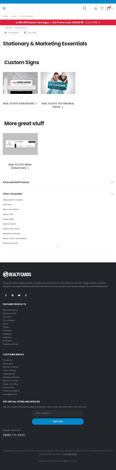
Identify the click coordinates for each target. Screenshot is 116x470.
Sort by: (8, 27)
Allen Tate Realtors (11, 209)
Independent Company (13, 199)
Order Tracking (9, 370)
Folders (6, 327)
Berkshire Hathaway (11, 233)
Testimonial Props (10, 344)
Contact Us (7, 360)
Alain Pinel (7, 204)
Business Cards (9, 313)
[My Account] (95, 8)
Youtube (19, 295)
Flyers (5, 323)
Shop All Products (10, 310)
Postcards (7, 317)
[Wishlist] (102, 8)
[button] (5, 8)
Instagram (26, 295)
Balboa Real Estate (11, 228)
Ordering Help (9, 373)
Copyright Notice (10, 394)
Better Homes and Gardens (15, 238)
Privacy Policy (9, 387)
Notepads (7, 334)
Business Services (10, 243)
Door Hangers (9, 320)
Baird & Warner (9, 224)
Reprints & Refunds (11, 377)
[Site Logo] (25, 8)
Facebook (6, 295)
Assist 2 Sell (8, 214)
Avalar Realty (8, 219)
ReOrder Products (10, 367)
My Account (8, 363)
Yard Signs (7, 330)
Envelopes (7, 340)
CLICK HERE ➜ (92, 22)
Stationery (7, 337)
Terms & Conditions (11, 390)
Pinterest (12, 295)
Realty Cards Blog (10, 384)
